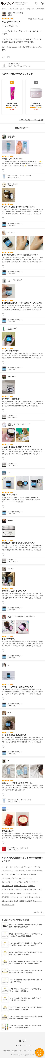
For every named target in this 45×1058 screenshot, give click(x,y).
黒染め (31, 897)
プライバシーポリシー (26, 1051)
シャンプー (5, 867)
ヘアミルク (5, 874)
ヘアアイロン (6, 878)
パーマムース (37, 889)
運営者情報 (6, 1051)
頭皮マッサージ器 (7, 901)
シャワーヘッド (27, 878)
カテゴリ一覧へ (38, 912)
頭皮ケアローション (8, 905)
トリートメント (15, 867)
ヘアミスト (31, 886)
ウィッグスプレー (26, 889)
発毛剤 (21, 901)
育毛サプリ (28, 901)
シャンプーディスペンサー (22, 871)
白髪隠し (19, 893)
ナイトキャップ (23, 874)
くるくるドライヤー (8, 882)
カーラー (34, 893)
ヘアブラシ (19, 882)
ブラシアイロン (16, 878)
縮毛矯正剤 (5, 897)
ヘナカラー (38, 897)
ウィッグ (17, 889)
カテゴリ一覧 (17, 1046)
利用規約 (14, 1051)
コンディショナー (26, 867)
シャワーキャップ (7, 871)
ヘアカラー (5, 893)
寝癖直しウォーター (20, 886)
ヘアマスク (36, 867)
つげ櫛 (26, 882)
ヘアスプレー (33, 882)
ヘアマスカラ (23, 897)
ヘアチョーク (14, 897)
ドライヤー (32, 874)
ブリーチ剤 (26, 893)
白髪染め (13, 893)
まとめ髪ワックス (7, 886)
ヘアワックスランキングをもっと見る (31, 120)
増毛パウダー (37, 901)
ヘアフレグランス (7, 889)
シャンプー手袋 (37, 871)
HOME (22, 1041)
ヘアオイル (13, 874)
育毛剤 (16, 901)
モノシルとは (27, 1046)
